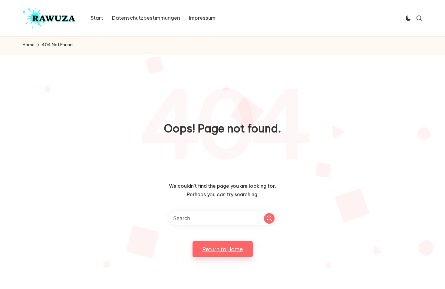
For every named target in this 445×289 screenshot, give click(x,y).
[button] (269, 218)
